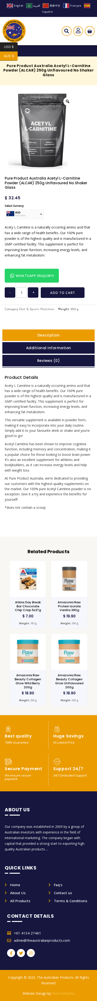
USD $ (11, 46)
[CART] (89, 31)
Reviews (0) (48, 360)
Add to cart (62, 292)
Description (48, 335)
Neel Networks (63, 993)
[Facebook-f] (11, 953)
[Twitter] (21, 953)
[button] (66, 32)
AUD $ (11, 56)
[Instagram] (31, 953)
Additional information (48, 347)
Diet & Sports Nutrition (36, 309)
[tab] (48, 335)
